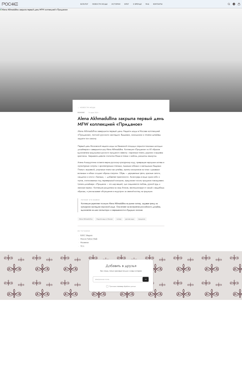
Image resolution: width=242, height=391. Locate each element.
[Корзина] (238, 4)
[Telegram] (233, 4)
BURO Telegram (86, 235)
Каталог (84, 4)
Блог (126, 4)
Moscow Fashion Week (88, 239)
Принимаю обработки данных (122, 286)
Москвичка (84, 242)
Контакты (157, 4)
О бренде (137, 4)
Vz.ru (82, 246)
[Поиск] (228, 4)
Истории (116, 4)
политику (120, 286)
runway (81, 113)
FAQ (147, 4)
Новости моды (100, 4)
